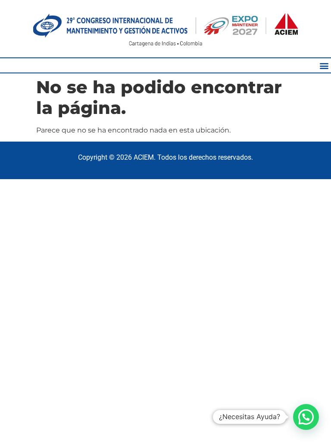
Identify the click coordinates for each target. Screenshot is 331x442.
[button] (324, 65)
